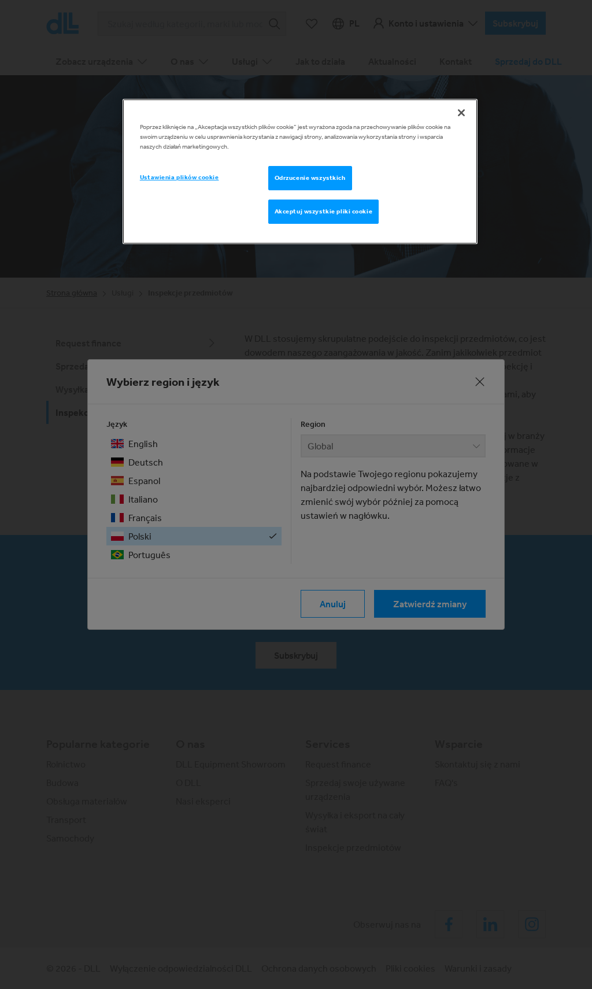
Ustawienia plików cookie (179, 177)
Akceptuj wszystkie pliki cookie (324, 211)
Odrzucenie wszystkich (310, 178)
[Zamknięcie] (461, 113)
